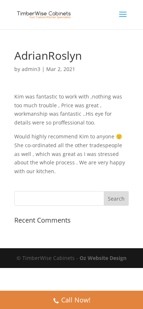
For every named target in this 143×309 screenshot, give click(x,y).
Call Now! (76, 299)
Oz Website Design (103, 257)
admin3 (31, 69)
